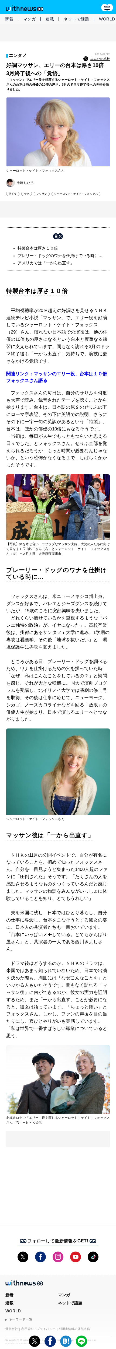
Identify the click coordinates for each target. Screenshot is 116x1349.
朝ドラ (13, 193)
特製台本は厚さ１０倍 (38, 248)
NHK (27, 193)
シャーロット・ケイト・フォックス (76, 193)
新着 (9, 19)
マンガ (29, 19)
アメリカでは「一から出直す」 (46, 263)
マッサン (41, 193)
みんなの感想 (100, 59)
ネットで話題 (76, 19)
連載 (50, 19)
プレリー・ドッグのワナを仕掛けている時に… (60, 255)
